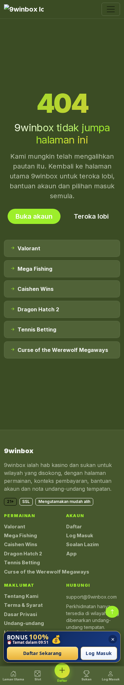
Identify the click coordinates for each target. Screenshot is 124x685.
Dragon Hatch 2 (23, 554)
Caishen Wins (20, 544)
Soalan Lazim (82, 544)
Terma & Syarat (23, 605)
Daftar (74, 527)
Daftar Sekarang (42, 653)
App (71, 554)
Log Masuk (79, 536)
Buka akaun (34, 216)
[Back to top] (112, 612)
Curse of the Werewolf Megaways (46, 572)
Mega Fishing (20, 536)
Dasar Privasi (20, 614)
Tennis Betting (22, 563)
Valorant (14, 527)
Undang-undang (24, 623)
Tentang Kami (21, 596)
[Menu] (111, 9)
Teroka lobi (91, 216)
